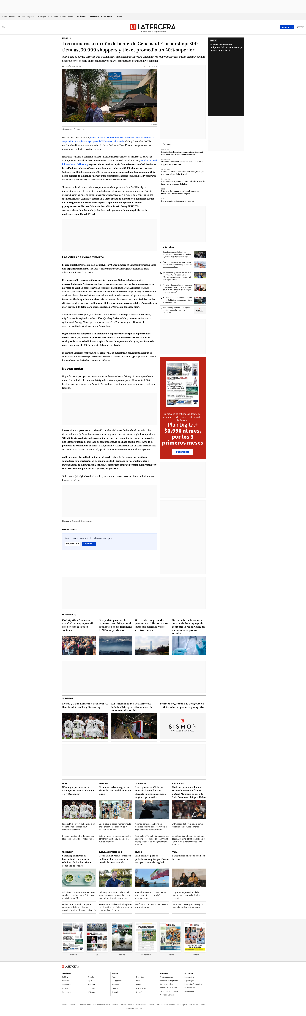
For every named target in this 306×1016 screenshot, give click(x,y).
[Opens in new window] (121, 951)
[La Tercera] (73, 951)
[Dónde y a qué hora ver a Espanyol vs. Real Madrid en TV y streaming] (85, 726)
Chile (64, 783)
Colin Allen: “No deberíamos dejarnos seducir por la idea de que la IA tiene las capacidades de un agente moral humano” (152, 840)
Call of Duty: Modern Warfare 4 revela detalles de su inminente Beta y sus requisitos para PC (78, 895)
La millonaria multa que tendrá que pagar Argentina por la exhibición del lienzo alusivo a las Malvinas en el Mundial (188, 840)
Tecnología (41, 16)
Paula (174, 852)
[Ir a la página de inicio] (153, 27)
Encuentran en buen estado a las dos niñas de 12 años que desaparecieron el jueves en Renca (177, 300)
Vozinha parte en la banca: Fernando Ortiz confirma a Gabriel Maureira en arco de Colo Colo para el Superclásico (189, 792)
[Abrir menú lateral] (4, 27)
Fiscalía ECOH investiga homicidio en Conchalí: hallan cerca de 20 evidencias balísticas (182, 153)
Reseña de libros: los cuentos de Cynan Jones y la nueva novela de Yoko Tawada (182, 173)
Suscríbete (89, 543)
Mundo (63, 16)
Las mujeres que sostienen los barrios (177, 201)
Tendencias (140, 783)
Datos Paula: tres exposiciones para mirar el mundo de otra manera (187, 906)
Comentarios (80, 129)
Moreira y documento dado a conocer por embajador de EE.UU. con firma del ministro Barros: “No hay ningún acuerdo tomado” (178, 288)
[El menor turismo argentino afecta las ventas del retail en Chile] (115, 809)
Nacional (21, 16)
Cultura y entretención (110, 852)
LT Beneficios (93, 16)
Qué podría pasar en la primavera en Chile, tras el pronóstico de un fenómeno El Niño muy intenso (115, 625)
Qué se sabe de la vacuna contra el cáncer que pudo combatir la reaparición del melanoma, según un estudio (188, 627)
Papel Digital (106, 16)
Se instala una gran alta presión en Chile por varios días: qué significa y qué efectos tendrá (151, 625)
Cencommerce (86, 521)
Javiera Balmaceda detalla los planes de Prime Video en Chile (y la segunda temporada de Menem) (115, 907)
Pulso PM (66, 38)
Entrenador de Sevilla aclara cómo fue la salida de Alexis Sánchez (187, 825)
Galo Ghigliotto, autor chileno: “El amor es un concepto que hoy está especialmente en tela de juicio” (114, 895)
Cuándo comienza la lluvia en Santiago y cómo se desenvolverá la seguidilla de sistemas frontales (177, 254)
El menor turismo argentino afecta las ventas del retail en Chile (115, 790)
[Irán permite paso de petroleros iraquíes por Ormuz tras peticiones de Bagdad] (152, 878)
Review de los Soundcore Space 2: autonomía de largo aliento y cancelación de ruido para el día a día (79, 907)
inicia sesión (72, 543)
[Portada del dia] (182, 406)
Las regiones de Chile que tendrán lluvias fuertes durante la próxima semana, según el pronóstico (150, 792)
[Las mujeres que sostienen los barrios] (189, 878)
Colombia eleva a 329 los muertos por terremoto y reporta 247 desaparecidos (150, 895)
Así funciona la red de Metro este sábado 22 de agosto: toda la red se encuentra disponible (131, 707)
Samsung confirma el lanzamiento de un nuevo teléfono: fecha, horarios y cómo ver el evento (76, 861)
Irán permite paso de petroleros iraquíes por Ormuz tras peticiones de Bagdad (180, 192)
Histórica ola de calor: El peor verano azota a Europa (151, 906)
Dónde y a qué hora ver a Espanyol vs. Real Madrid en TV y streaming (85, 705)
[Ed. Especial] (146, 951)
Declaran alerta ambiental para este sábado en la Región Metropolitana (182, 163)
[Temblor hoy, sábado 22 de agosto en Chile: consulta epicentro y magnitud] (200, 310)
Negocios (30, 16)
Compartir (68, 129)
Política (12, 16)
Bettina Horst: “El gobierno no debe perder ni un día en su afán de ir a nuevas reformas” (115, 839)
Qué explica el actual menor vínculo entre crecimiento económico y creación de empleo (115, 826)
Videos (71, 16)
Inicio (4, 16)
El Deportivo (53, 16)
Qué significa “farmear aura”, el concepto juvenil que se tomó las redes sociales (77, 625)
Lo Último (81, 16)
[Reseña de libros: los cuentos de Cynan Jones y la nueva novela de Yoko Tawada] (115, 878)
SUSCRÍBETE (182, 451)
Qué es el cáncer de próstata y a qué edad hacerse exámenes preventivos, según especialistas (177, 264)
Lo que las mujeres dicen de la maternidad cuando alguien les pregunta (186, 895)
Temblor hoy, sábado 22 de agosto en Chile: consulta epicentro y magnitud (176, 310)
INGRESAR (300, 27)
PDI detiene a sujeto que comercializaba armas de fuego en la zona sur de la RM (183, 183)
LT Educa (118, 16)
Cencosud (76, 521)
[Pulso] (97, 951)
